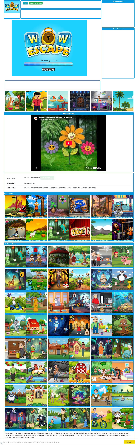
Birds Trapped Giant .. (56, 268)
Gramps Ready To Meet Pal (101, 314)
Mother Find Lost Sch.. (78, 360)
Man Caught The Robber (100, 407)
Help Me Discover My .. (57, 337)
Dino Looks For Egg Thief (122, 360)
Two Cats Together (55, 314)
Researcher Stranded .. (14, 430)
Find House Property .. (100, 268)
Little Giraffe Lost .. (12, 291)
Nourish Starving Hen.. (35, 383)
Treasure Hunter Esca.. (35, 268)
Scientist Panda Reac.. (121, 430)
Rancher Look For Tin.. (78, 430)
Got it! (129, 442)
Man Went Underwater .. (121, 314)
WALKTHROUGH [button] (47, 178)
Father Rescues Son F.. (57, 291)
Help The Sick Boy (119, 383)
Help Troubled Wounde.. (121, 268)
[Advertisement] (55, 14)
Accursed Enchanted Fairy (79, 407)
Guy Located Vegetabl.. (78, 268)
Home (26, 3)
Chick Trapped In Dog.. (35, 407)
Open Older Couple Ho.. (57, 360)
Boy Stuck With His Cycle (101, 430)
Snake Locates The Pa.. (35, 360)
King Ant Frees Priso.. (78, 291)
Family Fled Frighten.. (77, 314)
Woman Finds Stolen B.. (35, 314)
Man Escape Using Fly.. (100, 360)
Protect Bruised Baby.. (35, 430)
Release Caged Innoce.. (35, 291)
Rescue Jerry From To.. (14, 337)
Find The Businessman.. (14, 360)
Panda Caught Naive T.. (14, 407)
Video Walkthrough (36, 3)
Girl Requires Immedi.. (35, 337)
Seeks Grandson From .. (100, 337)
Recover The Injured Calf (100, 383)
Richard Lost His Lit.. (56, 407)
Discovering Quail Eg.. (99, 291)
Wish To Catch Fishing (57, 430)
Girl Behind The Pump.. (78, 337)
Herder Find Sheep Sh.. (78, 383)
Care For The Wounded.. (122, 291)
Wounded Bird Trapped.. (122, 337)
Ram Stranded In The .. (14, 314)
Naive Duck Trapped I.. (121, 407)
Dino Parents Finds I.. (13, 268)
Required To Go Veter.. (56, 383)
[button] (1, 443)
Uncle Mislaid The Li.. (13, 383)
